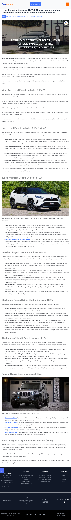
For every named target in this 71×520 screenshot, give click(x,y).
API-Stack (48, 475)
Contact (64, 479)
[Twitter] (35, 514)
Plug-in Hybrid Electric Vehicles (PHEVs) (17, 239)
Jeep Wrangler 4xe (11, 432)
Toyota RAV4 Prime (11, 422)
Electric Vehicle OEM (26, 483)
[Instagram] (44, 514)
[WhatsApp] (27, 514)
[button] (35, 4)
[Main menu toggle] (67, 4)
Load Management (46, 479)
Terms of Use (61, 515)
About (63, 475)
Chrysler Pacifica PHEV (12, 427)
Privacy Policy (61, 513)
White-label (42, 475)
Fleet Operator (26, 481)
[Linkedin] (31, 514)
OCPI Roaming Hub (45, 481)
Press (63, 481)
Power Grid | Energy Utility (26, 475)
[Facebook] (40, 514)
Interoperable (42, 477)
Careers (64, 477)
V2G (39, 479)
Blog (3, 16)
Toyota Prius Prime (11, 418)
